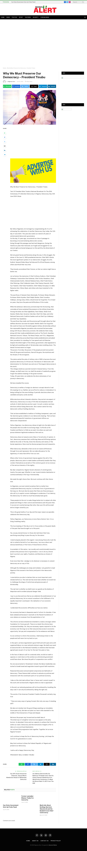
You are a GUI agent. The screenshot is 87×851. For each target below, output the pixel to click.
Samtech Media (53, 845)
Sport (21, 17)
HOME (2, 17)
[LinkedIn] (4, 150)
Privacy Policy (56, 840)
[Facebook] (4, 137)
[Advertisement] (43, 43)
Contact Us (45, 840)
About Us (35, 840)
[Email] (4, 146)
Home (4, 68)
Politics (14, 17)
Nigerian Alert (11, 81)
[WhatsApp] (4, 133)
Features (28, 17)
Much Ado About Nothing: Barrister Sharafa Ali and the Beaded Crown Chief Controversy (46, 808)
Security (35, 17)
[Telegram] (4, 154)
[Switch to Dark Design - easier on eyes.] (85, 17)
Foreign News (44, 17)
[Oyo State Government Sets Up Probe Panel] (11, 798)
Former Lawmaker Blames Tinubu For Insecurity (27, 798)
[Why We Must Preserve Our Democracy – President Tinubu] (29, 107)
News (8, 17)
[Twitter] (4, 141)
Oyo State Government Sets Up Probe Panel (23, 2)
